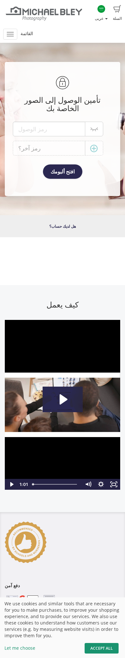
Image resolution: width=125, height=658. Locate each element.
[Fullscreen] (113, 484)
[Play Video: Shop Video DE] (63, 399)
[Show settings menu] (101, 484)
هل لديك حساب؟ (62, 226)
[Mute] (88, 484)
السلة (117, 18)
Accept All (101, 648)
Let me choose (19, 648)
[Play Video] (11, 484)
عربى (99, 18)
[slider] (56, 484)
